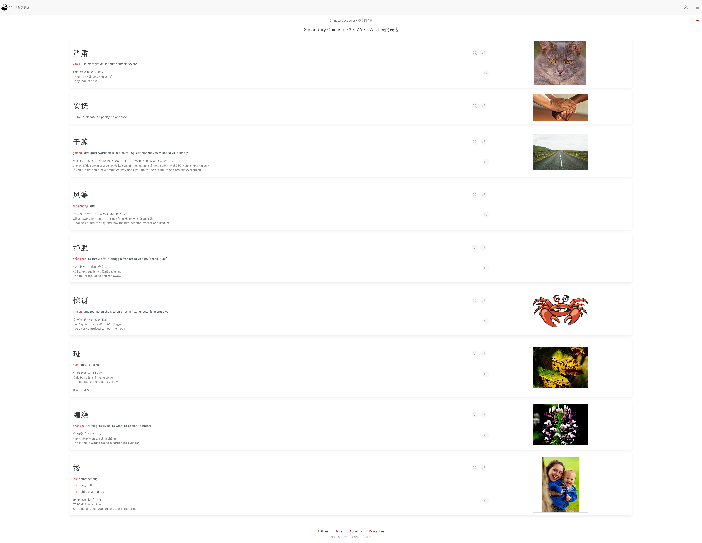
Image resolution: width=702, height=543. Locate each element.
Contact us (376, 531)
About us (356, 531)
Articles (323, 531)
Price (338, 531)
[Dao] (4, 7)
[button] (697, 7)
